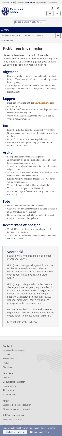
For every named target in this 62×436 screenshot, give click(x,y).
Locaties (6, 354)
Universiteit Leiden (8, 2)
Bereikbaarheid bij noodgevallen (17, 405)
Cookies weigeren (40, 432)
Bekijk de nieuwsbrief (12, 419)
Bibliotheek (53, 2)
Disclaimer (7, 367)
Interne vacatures (10, 386)
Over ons (7, 377)
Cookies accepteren (15, 432)
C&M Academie (42, 102)
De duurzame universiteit (14, 382)
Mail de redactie (10, 358)
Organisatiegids (42, 2)
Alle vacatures (9, 390)
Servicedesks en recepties (14, 350)
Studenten (20, 2)
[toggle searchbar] (58, 8)
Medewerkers (30, 2)
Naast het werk (9, 394)
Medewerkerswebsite (9, 35)
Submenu (8, 40)
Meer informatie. (48, 428)
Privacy (6, 363)
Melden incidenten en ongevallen (17, 409)
